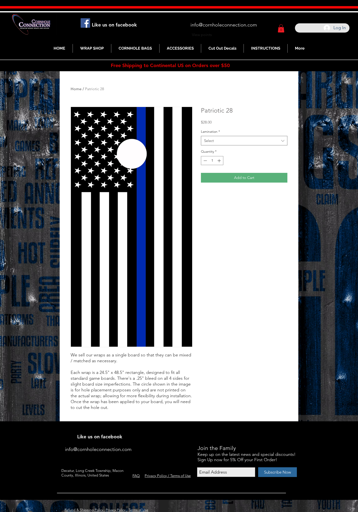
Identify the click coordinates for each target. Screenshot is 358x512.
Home (76, 89)
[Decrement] (205, 160)
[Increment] (220, 160)
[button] (281, 28)
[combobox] (244, 140)
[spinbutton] (212, 160)
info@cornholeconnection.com (223, 25)
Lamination (210, 131)
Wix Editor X (251, 429)
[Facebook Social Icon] (85, 23)
